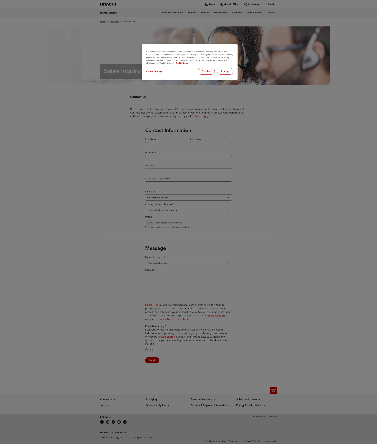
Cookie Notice (182, 63)
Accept (225, 71)
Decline (206, 71)
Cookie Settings (154, 71)
